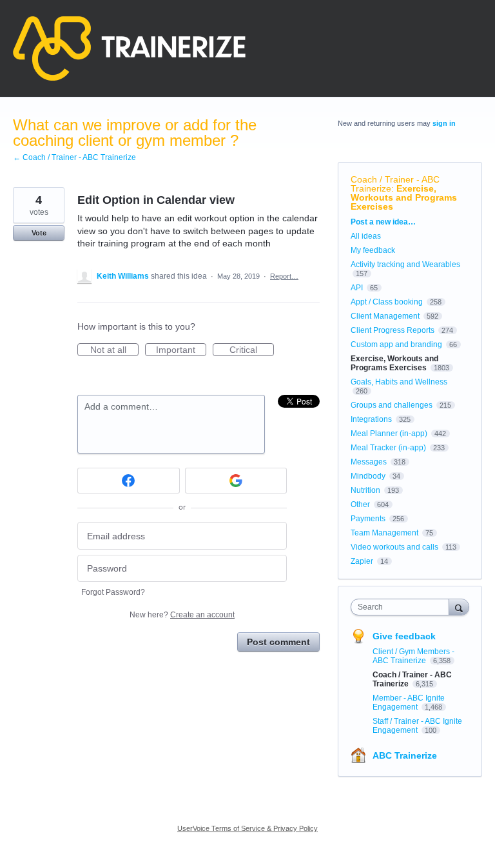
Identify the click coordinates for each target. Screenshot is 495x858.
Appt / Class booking (387, 301)
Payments (368, 518)
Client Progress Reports (392, 330)
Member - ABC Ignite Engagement (409, 702)
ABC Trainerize (405, 755)
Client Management (385, 316)
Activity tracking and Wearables (405, 264)
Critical (251, 350)
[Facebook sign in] (128, 481)
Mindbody (368, 476)
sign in (444, 123)
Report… (284, 276)
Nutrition (365, 490)
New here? (182, 614)
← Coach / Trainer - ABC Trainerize (74, 157)
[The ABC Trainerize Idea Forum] (129, 48)
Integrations (371, 419)
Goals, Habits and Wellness (399, 381)
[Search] (459, 607)
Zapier (362, 561)
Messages (369, 461)
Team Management (384, 532)
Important (181, 350)
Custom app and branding (396, 344)
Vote (39, 233)
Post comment (278, 642)
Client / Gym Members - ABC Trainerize (413, 656)
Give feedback (404, 636)
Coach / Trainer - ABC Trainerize (395, 184)
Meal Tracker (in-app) (388, 447)
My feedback (373, 250)
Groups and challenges (391, 405)
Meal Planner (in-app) (389, 433)
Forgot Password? (113, 592)
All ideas (366, 236)
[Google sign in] (236, 481)
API (357, 287)
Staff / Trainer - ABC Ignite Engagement (417, 726)
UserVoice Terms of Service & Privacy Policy (247, 828)
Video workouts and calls (394, 547)
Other (360, 504)
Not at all (114, 350)
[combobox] (403, 607)
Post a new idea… (383, 221)
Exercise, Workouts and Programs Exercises (404, 197)
